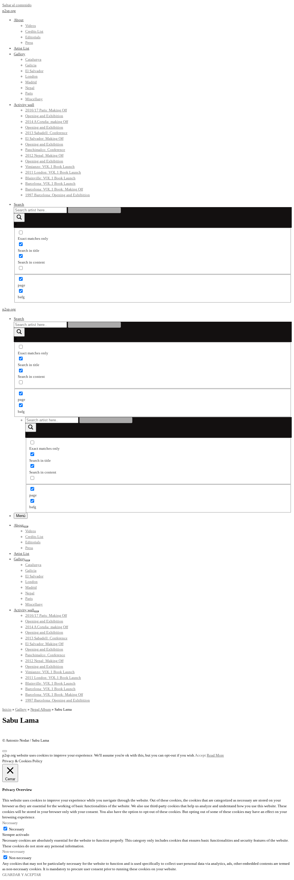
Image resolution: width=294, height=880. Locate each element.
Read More (215, 755)
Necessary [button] (10, 823)
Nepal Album (40, 709)
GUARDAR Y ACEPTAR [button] (21, 875)
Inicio (6, 709)
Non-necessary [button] (13, 851)
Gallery (21, 709)
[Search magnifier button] (19, 217)
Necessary (16, 829)
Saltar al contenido (17, 5)
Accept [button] (200, 755)
